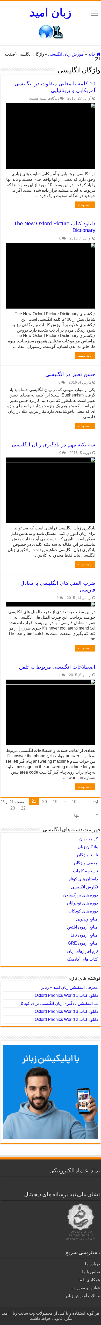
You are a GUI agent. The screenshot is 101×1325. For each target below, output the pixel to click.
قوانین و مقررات (85, 1288)
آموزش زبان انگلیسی (66, 54)
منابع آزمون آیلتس (82, 927)
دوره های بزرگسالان (80, 895)
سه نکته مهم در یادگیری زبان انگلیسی (53, 444)
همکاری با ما (89, 1280)
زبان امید (50, 12)
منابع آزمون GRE (83, 943)
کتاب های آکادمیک (82, 959)
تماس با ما (91, 1272)
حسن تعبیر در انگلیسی (70, 374)
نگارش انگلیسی (84, 887)
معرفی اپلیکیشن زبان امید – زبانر (69, 987)
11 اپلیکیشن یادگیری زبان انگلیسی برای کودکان (58, 1003)
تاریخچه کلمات (85, 871)
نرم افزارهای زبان (82, 951)
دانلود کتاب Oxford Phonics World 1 (66, 995)
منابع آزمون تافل (83, 935)
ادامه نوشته (85, 205)
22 (23, 808)
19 (55, 801)
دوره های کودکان (83, 911)
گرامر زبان (88, 839)
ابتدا (94, 802)
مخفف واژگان (86, 863)
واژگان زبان (88, 847)
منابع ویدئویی (87, 919)
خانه (92, 54)
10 (74, 801)
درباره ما (92, 1264)
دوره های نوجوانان (82, 903)
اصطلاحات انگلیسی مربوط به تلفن (57, 667)
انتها (77, 815)
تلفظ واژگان (87, 855)
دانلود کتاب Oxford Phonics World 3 (66, 1011)
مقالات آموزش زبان (83, 1296)
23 (12, 808)
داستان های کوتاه (83, 879)
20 (44, 801)
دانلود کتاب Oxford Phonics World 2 (66, 1019)
